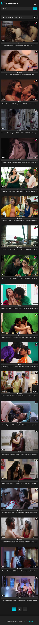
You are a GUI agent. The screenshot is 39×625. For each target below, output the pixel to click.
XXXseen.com (11, 3)
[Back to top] (33, 619)
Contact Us (29, 621)
